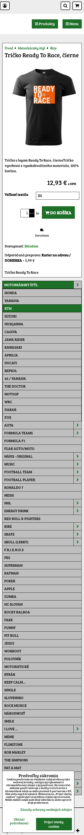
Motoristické (16, 666)
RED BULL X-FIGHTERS (22, 518)
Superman (13, 565)
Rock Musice (15, 705)
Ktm (8, 308)
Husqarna (13, 323)
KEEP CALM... (15, 682)
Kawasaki (13, 347)
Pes (7, 557)
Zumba (10, 596)
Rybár (9, 674)
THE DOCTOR (15, 386)
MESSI (9, 495)
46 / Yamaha (15, 378)
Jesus (9, 643)
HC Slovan (13, 604)
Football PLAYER (19, 479)
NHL (7, 503)
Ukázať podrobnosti (19, 821)
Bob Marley (15, 752)
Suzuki (10, 316)
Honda (10, 292)
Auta (8, 425)
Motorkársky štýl (21, 284)
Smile (9, 721)
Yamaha (11, 300)
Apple (9, 588)
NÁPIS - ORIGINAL (18, 456)
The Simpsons (16, 760)
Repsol (10, 370)
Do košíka (60, 212)
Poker (9, 580)
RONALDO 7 (13, 487)
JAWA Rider (14, 339)
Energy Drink (16, 510)
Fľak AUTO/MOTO (19, 448)
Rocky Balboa (17, 612)
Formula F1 (14, 440)
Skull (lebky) (16, 542)
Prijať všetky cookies (54, 824)
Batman (11, 573)
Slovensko (14, 697)
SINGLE (10, 689)
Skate (9, 534)
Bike (8, 526)
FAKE (8, 619)
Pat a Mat (12, 767)
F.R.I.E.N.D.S (14, 549)
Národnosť (14, 713)
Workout (12, 651)
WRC (8, 401)
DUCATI (10, 362)
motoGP (11, 394)
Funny (10, 627)
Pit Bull (11, 635)
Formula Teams (18, 433)
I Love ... (11, 728)
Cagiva (10, 331)
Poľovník (12, 658)
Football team (18, 471)
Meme (9, 736)
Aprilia (11, 355)
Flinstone (13, 744)
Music (9, 464)
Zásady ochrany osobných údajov (46, 809)
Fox (7, 417)
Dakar (10, 409)
